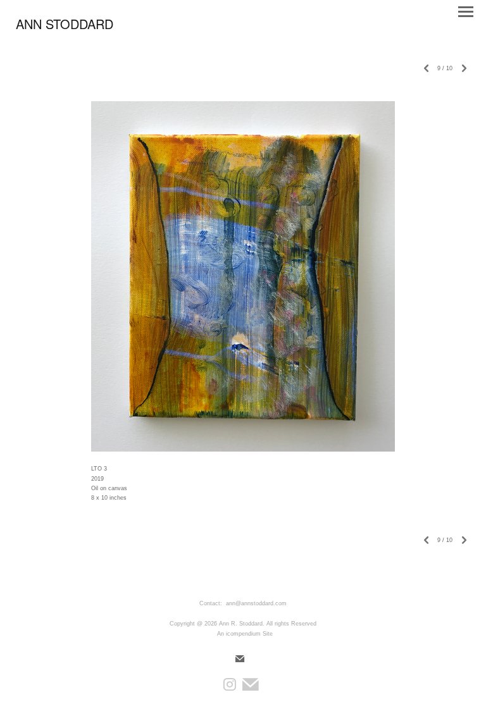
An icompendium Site (245, 634)
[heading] (64, 26)
